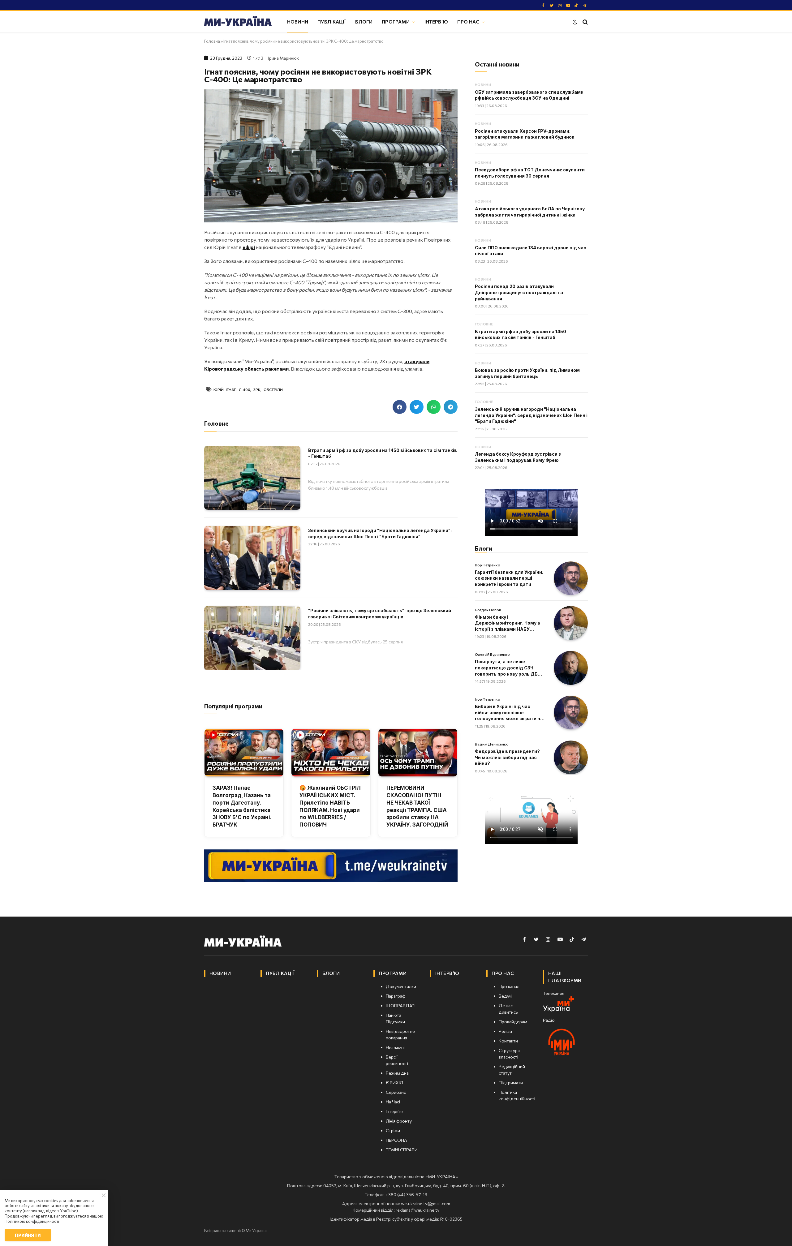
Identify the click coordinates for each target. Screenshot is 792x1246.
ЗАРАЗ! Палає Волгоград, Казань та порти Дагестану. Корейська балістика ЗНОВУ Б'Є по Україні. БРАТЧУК (242, 806)
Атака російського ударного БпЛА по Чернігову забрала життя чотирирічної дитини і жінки (530, 211)
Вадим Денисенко (492, 744)
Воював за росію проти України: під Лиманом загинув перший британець (527, 373)
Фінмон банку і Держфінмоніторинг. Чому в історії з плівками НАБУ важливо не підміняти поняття (507, 623)
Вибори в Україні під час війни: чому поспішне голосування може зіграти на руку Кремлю (509, 713)
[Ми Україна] (238, 22)
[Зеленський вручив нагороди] (252, 558)
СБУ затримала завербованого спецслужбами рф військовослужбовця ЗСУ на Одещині (529, 95)
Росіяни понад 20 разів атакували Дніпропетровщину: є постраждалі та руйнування (519, 292)
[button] (400, 407)
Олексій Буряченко (492, 654)
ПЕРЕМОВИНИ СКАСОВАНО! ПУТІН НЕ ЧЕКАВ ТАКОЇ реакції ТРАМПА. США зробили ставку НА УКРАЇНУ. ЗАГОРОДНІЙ (417, 806)
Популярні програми (233, 706)
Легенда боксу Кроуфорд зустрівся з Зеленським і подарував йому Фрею (518, 457)
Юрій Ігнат (224, 389)
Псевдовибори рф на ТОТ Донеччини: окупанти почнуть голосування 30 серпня (530, 172)
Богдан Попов (488, 610)
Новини (297, 21)
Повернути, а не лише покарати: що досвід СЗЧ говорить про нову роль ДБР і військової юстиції (509, 668)
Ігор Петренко (487, 565)
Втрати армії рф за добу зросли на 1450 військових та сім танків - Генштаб (382, 453)
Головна (212, 41)
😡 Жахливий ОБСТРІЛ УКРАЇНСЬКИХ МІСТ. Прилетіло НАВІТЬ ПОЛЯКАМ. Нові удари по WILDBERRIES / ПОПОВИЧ (330, 806)
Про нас (468, 21)
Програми (396, 21)
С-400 (244, 389)
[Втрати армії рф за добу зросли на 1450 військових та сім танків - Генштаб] (252, 478)
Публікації (331, 21)
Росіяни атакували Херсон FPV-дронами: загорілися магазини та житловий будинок (524, 134)
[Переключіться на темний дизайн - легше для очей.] (575, 21)
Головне (484, 324)
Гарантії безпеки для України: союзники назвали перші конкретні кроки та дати (509, 578)
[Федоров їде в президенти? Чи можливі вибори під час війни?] (571, 758)
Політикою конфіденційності (32, 1221)
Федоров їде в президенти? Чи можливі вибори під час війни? (507, 757)
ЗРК (256, 389)
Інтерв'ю (436, 21)
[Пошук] (584, 22)
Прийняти (28, 1235)
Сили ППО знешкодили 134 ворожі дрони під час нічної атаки (530, 250)
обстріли (273, 389)
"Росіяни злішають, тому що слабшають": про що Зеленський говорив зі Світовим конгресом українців (379, 613)
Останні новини (497, 64)
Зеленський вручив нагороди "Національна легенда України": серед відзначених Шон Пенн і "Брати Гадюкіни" (380, 533)
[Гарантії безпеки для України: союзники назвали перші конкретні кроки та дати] (571, 578)
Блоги (363, 21)
